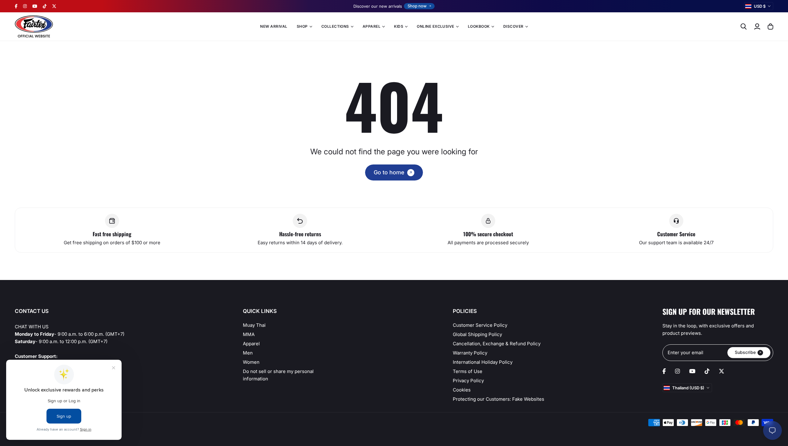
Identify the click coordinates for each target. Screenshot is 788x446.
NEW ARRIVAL (273, 26)
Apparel (251, 344)
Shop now (417, 5)
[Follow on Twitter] (54, 6)
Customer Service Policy (480, 325)
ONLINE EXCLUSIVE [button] (435, 26)
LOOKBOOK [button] (479, 26)
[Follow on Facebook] (16, 6)
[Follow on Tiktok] (44, 6)
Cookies (462, 390)
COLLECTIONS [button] (335, 26)
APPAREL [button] (371, 26)
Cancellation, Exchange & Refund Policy (497, 344)
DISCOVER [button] (513, 26)
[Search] (744, 26)
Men (248, 353)
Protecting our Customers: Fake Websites (498, 399)
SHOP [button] (302, 26)
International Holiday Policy (483, 362)
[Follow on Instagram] (25, 6)
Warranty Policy (470, 353)
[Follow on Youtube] (34, 6)
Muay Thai (254, 325)
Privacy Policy (468, 380)
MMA (249, 334)
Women (251, 362)
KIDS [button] (398, 26)
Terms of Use (467, 371)
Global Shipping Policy (477, 334)
